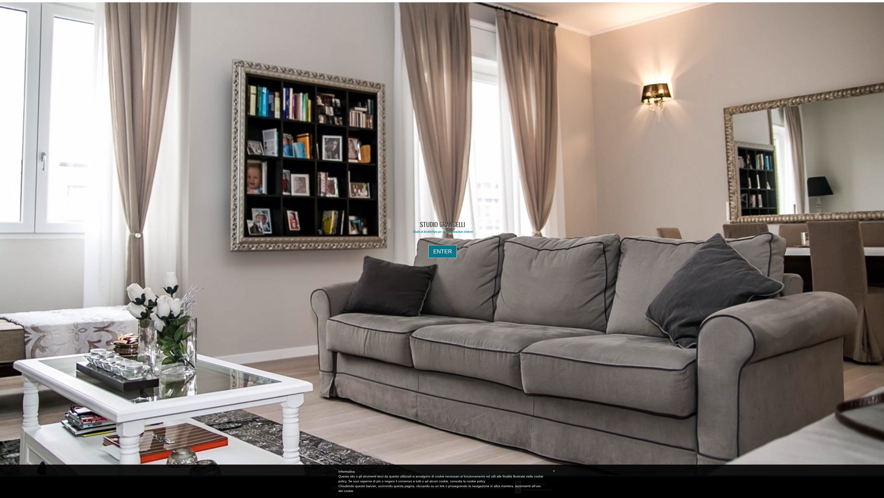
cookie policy (476, 481)
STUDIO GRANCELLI (442, 224)
